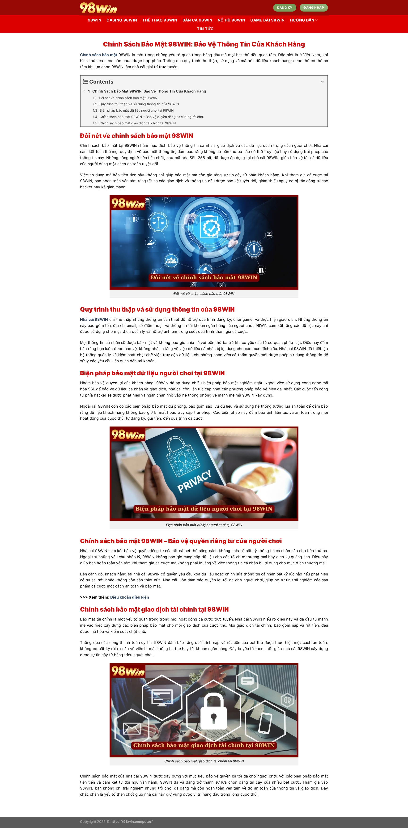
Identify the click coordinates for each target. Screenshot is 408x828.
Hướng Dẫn (302, 20)
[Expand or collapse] (322, 82)
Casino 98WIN (121, 20)
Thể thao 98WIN (159, 20)
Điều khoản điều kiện (129, 597)
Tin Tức (205, 28)
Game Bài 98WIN (267, 20)
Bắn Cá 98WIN (197, 20)
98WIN (95, 20)
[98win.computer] (130, 7)
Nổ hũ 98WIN (231, 20)
